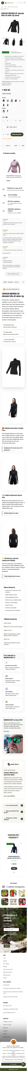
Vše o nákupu (6, 963)
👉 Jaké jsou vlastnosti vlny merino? (13, 811)
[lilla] (3, 100)
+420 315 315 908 (7, 1024)
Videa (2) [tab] (16, 282)
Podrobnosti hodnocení (16, 52)
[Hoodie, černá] (3, 105)
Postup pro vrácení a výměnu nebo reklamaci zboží (13, 992)
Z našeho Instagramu (15, 887)
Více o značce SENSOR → (10, 796)
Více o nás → (7, 731)
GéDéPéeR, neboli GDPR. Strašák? (10, 1009)
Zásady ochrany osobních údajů (10, 996)
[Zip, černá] (11, 100)
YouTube (5, 1033)
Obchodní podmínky (7, 972)
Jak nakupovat (6, 985)
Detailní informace (6, 85)
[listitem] (14, 170)
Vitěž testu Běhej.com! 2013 (9, 1012)
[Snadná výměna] (13, 692)
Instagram (5, 1030)
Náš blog (5, 966)
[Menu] (2, 3)
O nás (4, 958)
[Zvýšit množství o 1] (8, 135)
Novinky (5, 977)
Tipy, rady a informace (8, 969)
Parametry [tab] (10, 282)
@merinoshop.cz (7, 1036)
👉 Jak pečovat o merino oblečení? (13, 818)
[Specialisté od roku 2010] (13, 666)
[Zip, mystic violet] (19, 100)
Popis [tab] (5, 282)
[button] (2, 170)
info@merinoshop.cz (8, 1021)
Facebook (5, 1027)
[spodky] (7, 111)
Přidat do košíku (16, 134)
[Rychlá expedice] (13, 679)
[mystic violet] (7, 100)
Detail (14, 868)
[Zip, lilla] (15, 100)
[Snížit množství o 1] (4, 135)
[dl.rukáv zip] (3, 111)
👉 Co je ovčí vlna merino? (13, 805)
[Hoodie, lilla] (7, 105)
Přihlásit (7, 946)
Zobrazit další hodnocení (13, 274)
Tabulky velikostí (6, 975)
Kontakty (5, 961)
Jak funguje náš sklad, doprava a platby (11, 988)
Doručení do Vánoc (7, 1005)
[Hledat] (20, 2)
